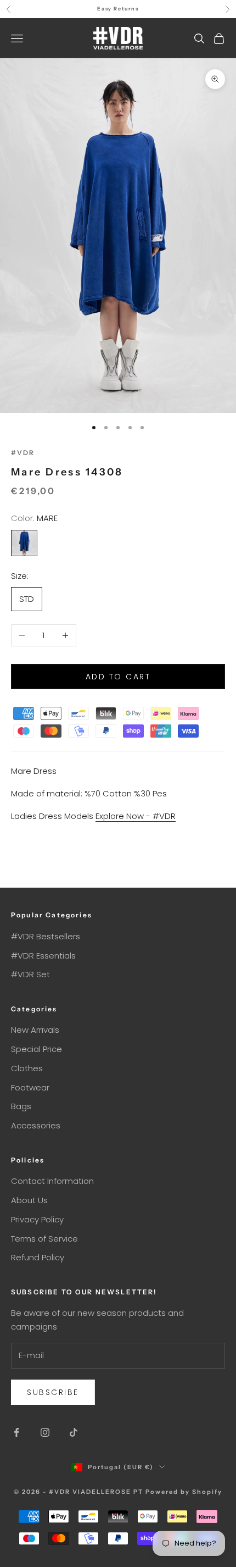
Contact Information (52, 1181)
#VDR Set (30, 974)
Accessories (35, 1125)
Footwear (30, 1087)
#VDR (23, 452)
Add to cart (118, 676)
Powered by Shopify (183, 1492)
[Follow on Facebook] (16, 1432)
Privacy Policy (37, 1219)
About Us (29, 1200)
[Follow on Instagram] (45, 1432)
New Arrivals (35, 1030)
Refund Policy (37, 1257)
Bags (21, 1106)
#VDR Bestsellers (45, 936)
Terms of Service (44, 1238)
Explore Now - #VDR (135, 816)
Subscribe (53, 1392)
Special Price (36, 1049)
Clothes (27, 1068)
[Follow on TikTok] (73, 1432)
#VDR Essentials (43, 955)
